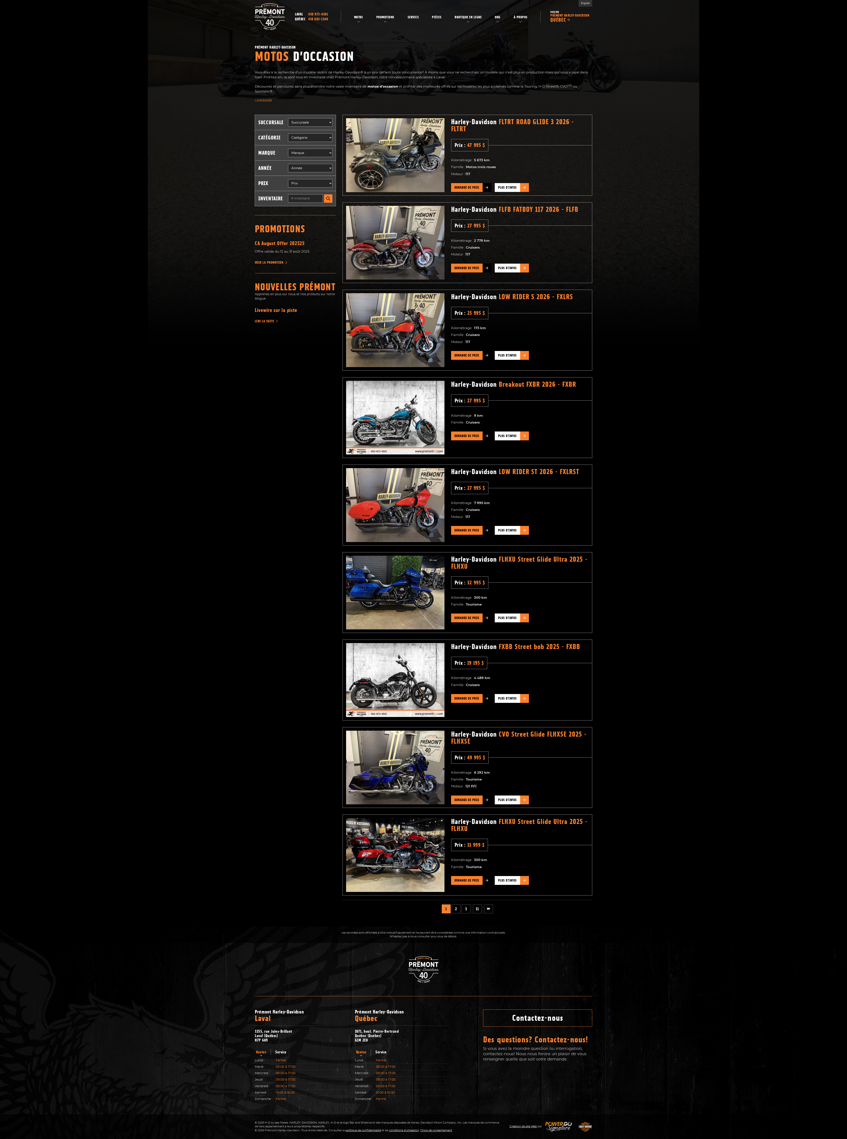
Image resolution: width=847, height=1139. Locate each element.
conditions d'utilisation (404, 1130)
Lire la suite (263, 100)
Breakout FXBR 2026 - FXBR (513, 384)
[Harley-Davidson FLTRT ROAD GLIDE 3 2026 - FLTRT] (395, 155)
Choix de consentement (436, 1130)
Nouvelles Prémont (295, 287)
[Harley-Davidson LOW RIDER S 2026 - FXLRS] (395, 330)
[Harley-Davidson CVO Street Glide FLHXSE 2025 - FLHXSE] (395, 768)
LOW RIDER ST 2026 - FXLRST (515, 471)
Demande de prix (466, 187)
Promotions (280, 229)
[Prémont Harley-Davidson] (270, 16)
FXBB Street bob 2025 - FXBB (515, 646)
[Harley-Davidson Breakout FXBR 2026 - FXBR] (395, 418)
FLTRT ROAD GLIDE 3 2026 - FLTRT (512, 125)
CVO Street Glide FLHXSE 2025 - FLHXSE (519, 738)
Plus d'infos (507, 187)
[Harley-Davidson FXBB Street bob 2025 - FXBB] (395, 680)
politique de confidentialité (363, 1130)
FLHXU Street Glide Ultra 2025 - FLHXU (519, 563)
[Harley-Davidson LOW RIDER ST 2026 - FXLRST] (395, 505)
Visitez (569, 17)
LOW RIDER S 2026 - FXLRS (512, 296)
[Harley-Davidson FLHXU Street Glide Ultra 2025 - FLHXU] (395, 593)
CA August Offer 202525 (280, 243)
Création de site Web (523, 1126)
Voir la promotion (269, 262)
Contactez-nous (537, 1018)
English (585, 3)
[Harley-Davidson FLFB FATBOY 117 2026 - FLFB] (395, 243)
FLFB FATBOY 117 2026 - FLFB (514, 209)
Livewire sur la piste (276, 310)
